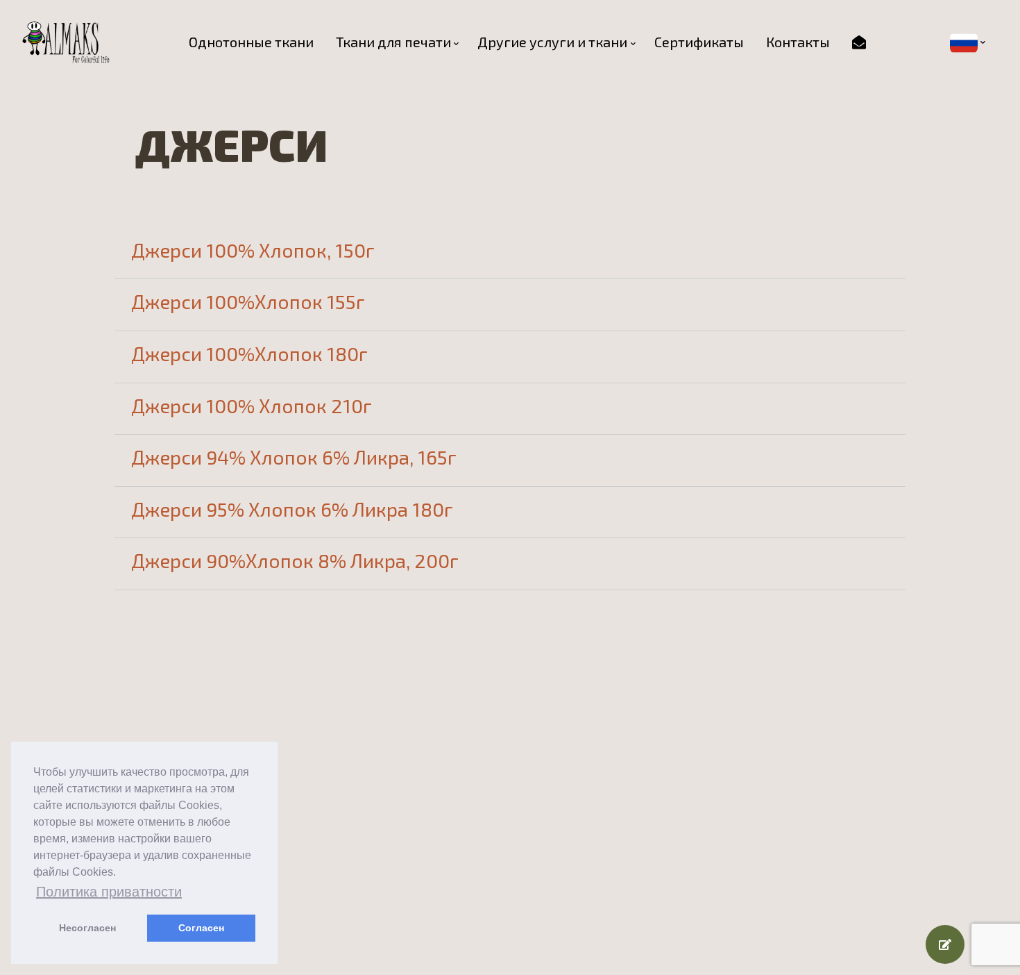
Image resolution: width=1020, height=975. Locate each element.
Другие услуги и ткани (552, 41)
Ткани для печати (393, 41)
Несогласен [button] (87, 927)
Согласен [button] (201, 927)
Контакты (798, 41)
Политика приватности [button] (109, 891)
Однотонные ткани (251, 41)
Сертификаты (699, 41)
